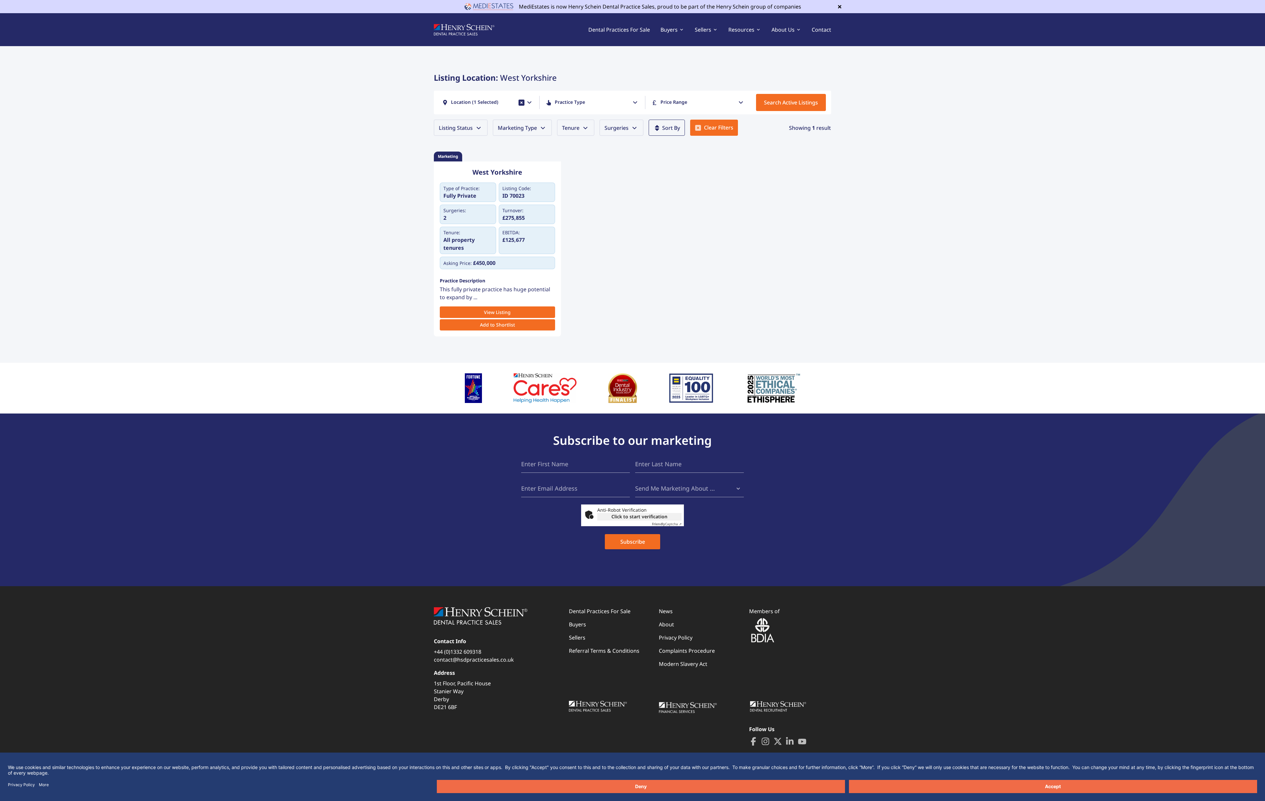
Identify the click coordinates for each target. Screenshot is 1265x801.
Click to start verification (639, 516)
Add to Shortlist (497, 325)
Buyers (577, 624)
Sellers (577, 637)
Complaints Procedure (687, 650)
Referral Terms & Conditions (604, 650)
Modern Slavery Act (683, 664)
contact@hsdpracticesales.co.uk (474, 659)
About (666, 624)
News (666, 611)
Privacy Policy (675, 637)
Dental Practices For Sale (619, 29)
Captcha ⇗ (667, 524)
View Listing (497, 312)
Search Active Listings (791, 102)
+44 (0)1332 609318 (457, 651)
